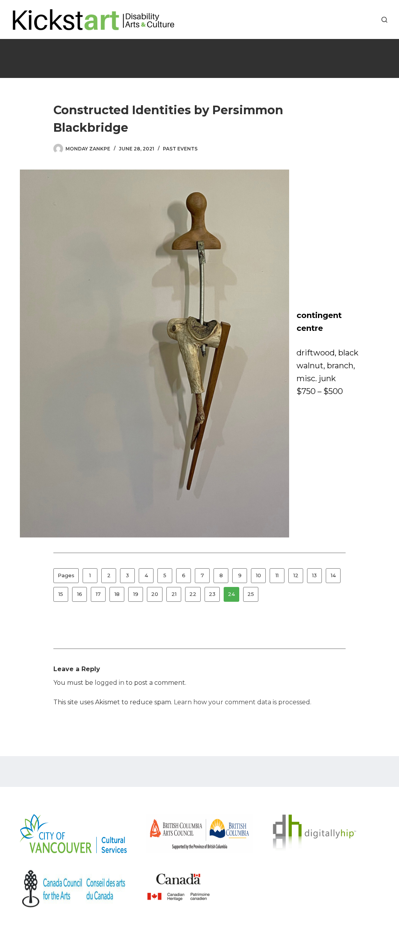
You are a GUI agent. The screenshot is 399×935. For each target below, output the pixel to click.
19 (135, 594)
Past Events (180, 149)
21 (174, 594)
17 (98, 594)
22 (192, 594)
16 (79, 594)
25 (250, 594)
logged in (109, 682)
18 (117, 594)
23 (212, 594)
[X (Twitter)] (359, 20)
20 (154, 594)
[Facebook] (347, 20)
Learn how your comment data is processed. (242, 702)
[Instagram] (371, 20)
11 (277, 575)
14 (333, 575)
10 (258, 575)
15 (60, 594)
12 (295, 575)
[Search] (384, 20)
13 (314, 575)
